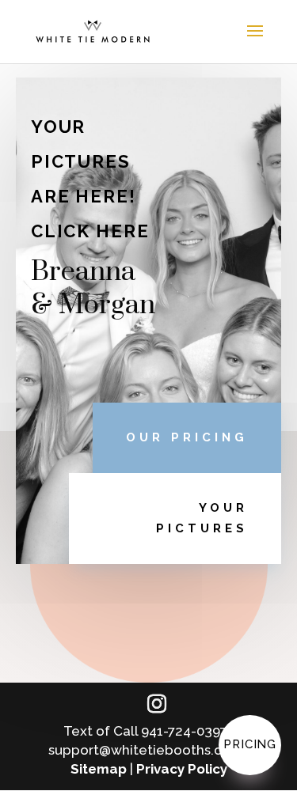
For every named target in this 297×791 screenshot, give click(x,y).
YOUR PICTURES (202, 518)
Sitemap (98, 769)
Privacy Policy (181, 769)
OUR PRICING (187, 437)
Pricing (249, 744)
